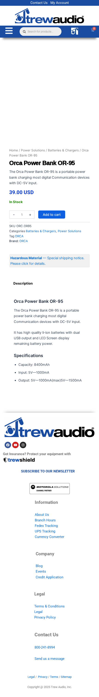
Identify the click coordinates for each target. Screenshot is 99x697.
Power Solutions (33, 150)
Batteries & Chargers (63, 150)
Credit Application (49, 577)
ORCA (19, 236)
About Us (42, 515)
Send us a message (49, 659)
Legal (38, 612)
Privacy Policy (45, 617)
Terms (54, 677)
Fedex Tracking (46, 526)
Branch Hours (45, 520)
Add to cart (52, 215)
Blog (39, 566)
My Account (59, 3)
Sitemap (66, 677)
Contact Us (39, 3)
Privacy (42, 677)
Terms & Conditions (49, 606)
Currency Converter (49, 537)
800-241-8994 (45, 647)
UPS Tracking (45, 531)
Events (41, 571)
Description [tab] (23, 283)
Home (13, 150)
